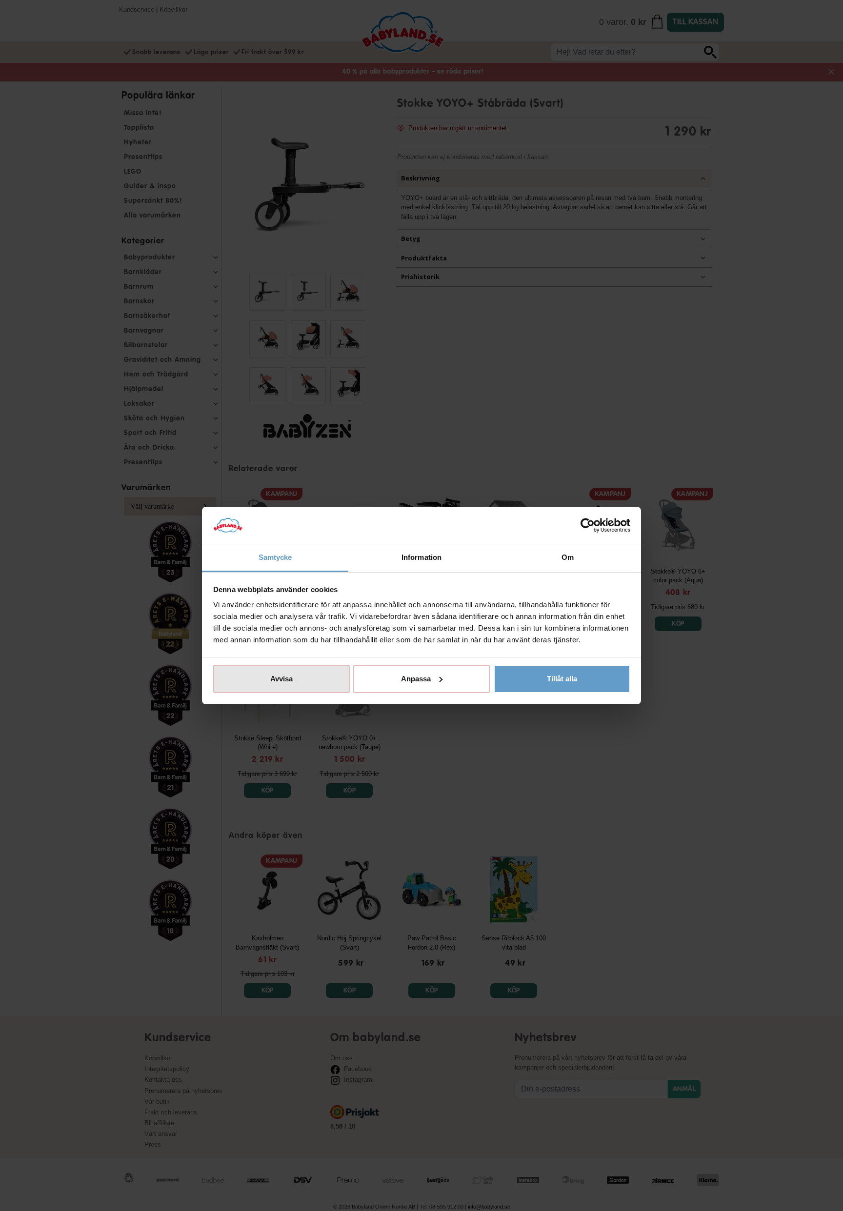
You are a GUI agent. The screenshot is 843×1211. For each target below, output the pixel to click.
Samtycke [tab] (275, 557)
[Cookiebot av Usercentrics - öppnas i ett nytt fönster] (587, 525)
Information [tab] (421, 557)
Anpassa (416, 679)
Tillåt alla (562, 679)
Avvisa (281, 679)
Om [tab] (568, 557)
